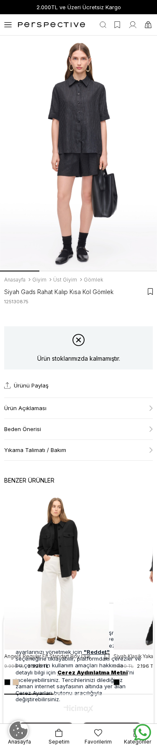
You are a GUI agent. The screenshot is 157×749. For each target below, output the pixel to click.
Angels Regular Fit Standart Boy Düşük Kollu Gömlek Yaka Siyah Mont (50, 656)
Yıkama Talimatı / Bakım (35, 450)
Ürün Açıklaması (25, 408)
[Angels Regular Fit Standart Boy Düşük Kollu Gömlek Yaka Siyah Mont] (56, 571)
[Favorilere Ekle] (150, 291)
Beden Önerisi (22, 429)
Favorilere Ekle (107, 656)
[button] (29, 694)
